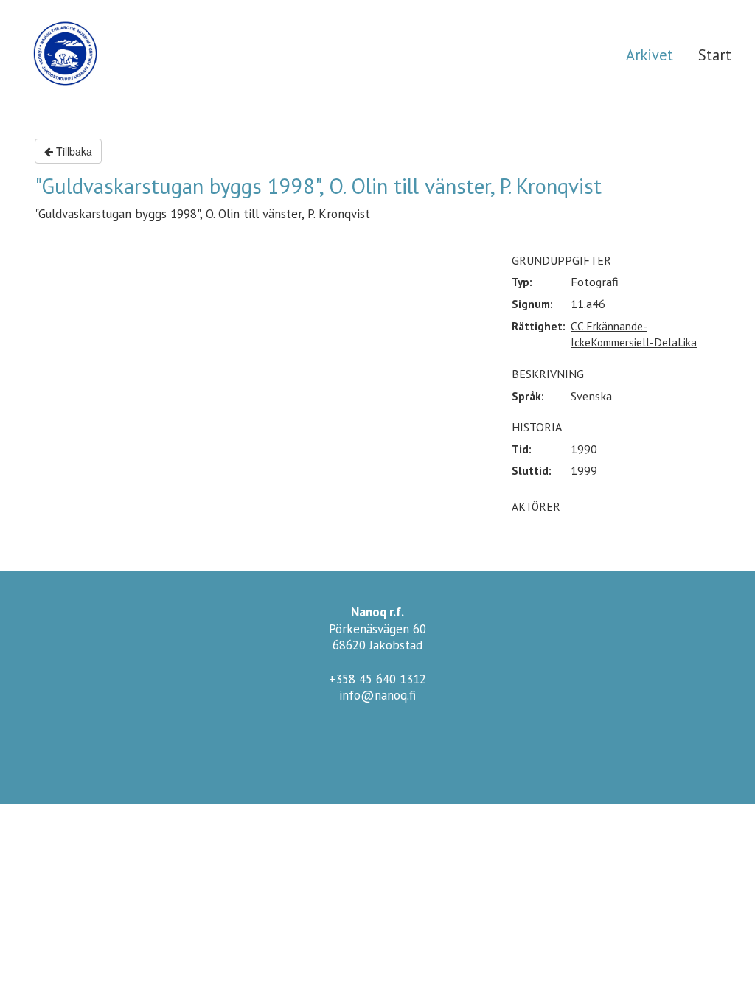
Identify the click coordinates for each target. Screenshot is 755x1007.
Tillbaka (72, 151)
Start (714, 55)
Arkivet (649, 55)
